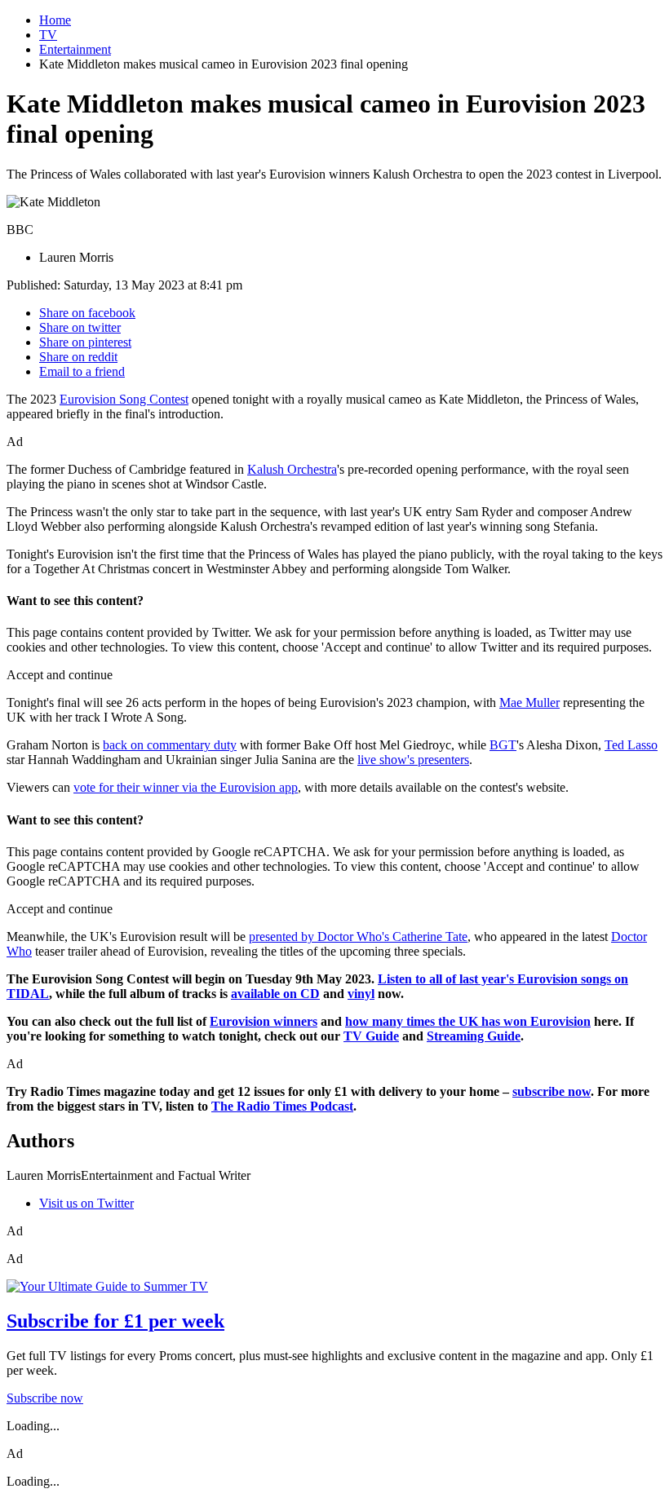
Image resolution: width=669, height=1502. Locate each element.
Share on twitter (80, 327)
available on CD (275, 994)
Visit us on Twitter (86, 1203)
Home (55, 20)
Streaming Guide (474, 1036)
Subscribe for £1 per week (115, 1321)
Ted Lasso (631, 745)
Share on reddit (78, 357)
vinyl (361, 994)
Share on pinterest (85, 342)
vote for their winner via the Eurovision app (185, 787)
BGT (503, 745)
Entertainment (75, 49)
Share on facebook (87, 313)
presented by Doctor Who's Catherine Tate (358, 936)
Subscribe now (45, 1398)
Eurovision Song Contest (124, 399)
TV (48, 35)
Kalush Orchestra (292, 469)
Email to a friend (82, 371)
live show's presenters (413, 759)
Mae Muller (529, 702)
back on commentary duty (170, 745)
